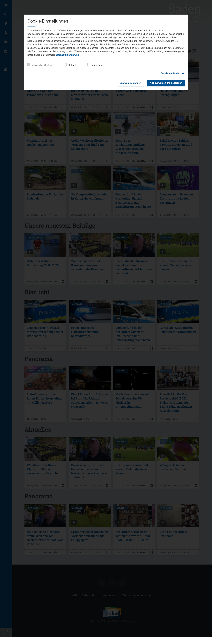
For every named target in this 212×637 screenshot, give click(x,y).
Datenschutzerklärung (67, 55)
